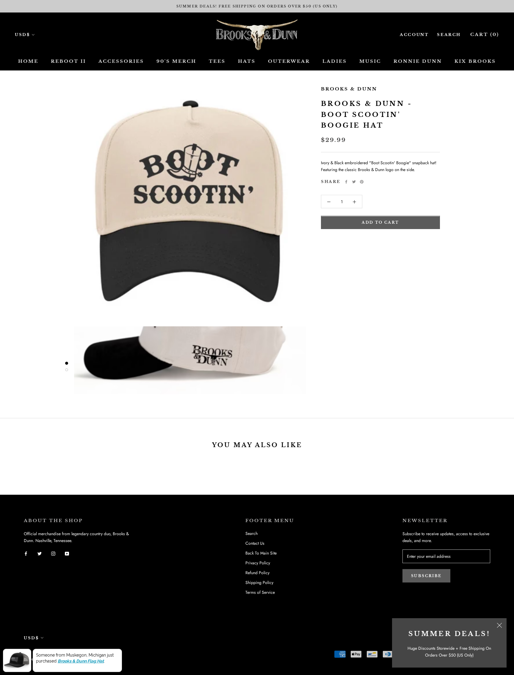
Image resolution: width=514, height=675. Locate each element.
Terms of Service (260, 592)
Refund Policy (257, 573)
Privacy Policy (257, 563)
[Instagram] (53, 553)
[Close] (499, 625)
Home (28, 61)
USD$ (22, 34)
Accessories (121, 61)
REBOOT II (68, 61)
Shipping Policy (259, 582)
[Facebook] (346, 182)
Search (449, 34)
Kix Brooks (475, 61)
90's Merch (176, 61)
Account (414, 34)
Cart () (484, 34)
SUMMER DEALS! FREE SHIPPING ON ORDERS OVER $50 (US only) (257, 6)
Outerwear (289, 61)
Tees (217, 61)
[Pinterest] (361, 182)
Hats (247, 61)
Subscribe (426, 576)
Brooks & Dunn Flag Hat (81, 661)
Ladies (334, 61)
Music (370, 61)
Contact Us (254, 543)
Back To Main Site (261, 553)
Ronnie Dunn (418, 61)
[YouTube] (67, 553)
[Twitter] (354, 182)
